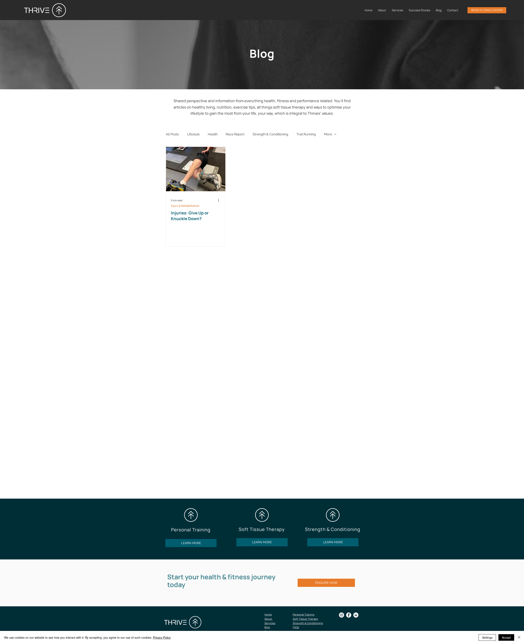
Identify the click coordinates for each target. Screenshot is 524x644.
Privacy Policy (162, 637)
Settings (487, 637)
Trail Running (306, 134)
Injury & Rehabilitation (185, 205)
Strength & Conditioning (270, 134)
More (328, 134)
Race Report (235, 134)
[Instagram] (341, 615)
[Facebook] (348, 615)
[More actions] (219, 200)
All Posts (172, 134)
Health (213, 134)
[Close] (519, 637)
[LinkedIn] (355, 615)
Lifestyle (193, 134)
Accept (506, 637)
